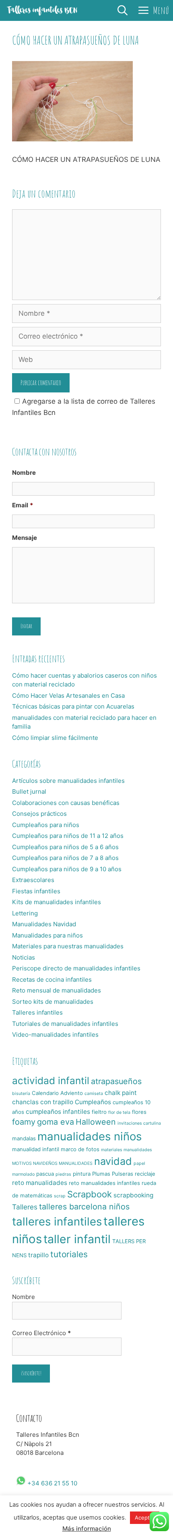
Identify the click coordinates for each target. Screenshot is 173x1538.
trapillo (38, 1255)
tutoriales (69, 1254)
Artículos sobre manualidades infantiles (68, 780)
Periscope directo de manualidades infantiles (76, 968)
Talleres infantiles (37, 1012)
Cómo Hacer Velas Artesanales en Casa (68, 695)
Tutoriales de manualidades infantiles (65, 1023)
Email (22, 505)
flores (139, 1112)
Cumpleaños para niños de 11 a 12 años (68, 835)
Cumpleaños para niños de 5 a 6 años (65, 847)
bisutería (21, 1093)
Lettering (25, 913)
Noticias (23, 957)
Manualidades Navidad (44, 924)
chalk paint (121, 1093)
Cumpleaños (93, 1102)
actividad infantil (50, 1080)
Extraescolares (33, 880)
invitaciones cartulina (139, 1123)
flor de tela (119, 1112)
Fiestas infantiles (36, 891)
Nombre (24, 472)
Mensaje (24, 537)
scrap (60, 1196)
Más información (86, 1528)
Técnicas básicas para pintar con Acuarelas (73, 706)
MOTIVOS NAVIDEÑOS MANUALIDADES (52, 1163)
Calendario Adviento (57, 1093)
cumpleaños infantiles (58, 1111)
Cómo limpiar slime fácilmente (55, 737)
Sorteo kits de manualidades (52, 1001)
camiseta (93, 1093)
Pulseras (122, 1173)
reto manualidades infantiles (104, 1183)
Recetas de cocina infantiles (52, 979)
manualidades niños (89, 1136)
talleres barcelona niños (84, 1206)
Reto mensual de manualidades (56, 990)
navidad (113, 1161)
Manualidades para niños (47, 935)
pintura (82, 1173)
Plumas (101, 1173)
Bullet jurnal (29, 791)
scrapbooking (133, 1195)
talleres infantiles (57, 1221)
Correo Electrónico (41, 1333)
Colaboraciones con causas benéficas (65, 803)
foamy (23, 1122)
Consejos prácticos (39, 813)
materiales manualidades (126, 1149)
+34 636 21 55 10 (51, 1483)
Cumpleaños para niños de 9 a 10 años (67, 869)
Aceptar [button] (144, 1517)
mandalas (24, 1138)
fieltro (99, 1112)
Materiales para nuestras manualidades (68, 946)
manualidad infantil (35, 1149)
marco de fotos (80, 1149)
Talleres (24, 1207)
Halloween (96, 1122)
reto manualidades (39, 1183)
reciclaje (145, 1173)
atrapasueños (116, 1081)
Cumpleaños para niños (45, 825)
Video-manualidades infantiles (55, 1034)
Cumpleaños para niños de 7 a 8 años (65, 858)
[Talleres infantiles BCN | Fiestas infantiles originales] (42, 10)
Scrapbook (89, 1194)
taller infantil (77, 1239)
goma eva (55, 1122)
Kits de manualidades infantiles (56, 902)
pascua (45, 1173)
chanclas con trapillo (42, 1102)
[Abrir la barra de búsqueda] (122, 10)
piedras (63, 1174)
